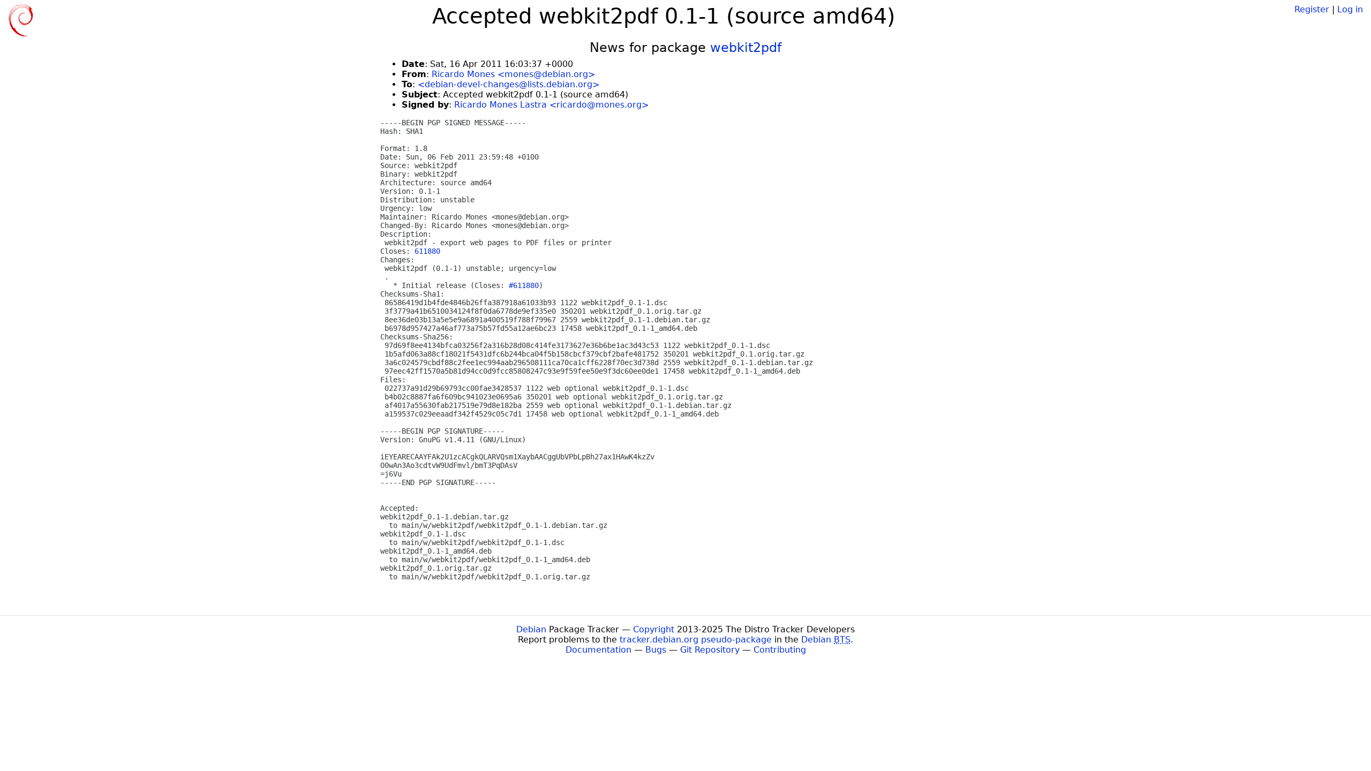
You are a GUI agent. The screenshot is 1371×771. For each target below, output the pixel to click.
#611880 (524, 285)
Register (1311, 9)
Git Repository (710, 650)
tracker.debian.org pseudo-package (696, 639)
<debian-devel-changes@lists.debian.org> (508, 84)
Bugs (655, 650)
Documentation (598, 650)
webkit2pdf (745, 47)
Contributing (780, 650)
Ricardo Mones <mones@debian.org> (513, 74)
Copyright (653, 629)
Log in (1350, 9)
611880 (427, 251)
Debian (531, 629)
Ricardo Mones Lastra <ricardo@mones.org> (551, 105)
